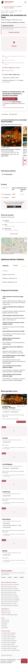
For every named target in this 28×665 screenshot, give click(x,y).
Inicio (2, 11)
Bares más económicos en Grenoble (10, 584)
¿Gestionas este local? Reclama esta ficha (13, 107)
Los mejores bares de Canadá (8, 636)
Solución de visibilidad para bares (9, 614)
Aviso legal (4, 625)
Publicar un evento (5, 612)
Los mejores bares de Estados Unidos (10, 650)
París (20, 11)
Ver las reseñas (6, 82)
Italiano (16, 577)
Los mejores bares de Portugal (8, 648)
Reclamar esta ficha (14, 32)
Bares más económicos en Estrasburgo (10, 590)
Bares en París (4, 12)
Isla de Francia (13, 11)
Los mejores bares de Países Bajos (9, 646)
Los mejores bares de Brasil (8, 635)
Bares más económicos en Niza (8, 603)
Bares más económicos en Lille (8, 592)
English (10, 577)
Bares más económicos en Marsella (9, 605)
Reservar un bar (10, 99)
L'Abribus (12, 12)
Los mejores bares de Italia (7, 644)
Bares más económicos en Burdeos (9, 596)
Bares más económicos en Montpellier (10, 599)
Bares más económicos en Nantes (9, 601)
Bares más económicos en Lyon (9, 586)
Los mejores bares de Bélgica (8, 633)
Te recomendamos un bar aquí (15, 352)
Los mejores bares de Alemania (8, 640)
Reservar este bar (21, 421)
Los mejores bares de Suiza (8, 638)
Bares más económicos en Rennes (9, 588)
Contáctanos (4, 624)
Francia (7, 11)
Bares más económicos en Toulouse (10, 598)
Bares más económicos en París (9, 594)
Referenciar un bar (5, 611)
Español (22, 577)
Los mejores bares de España (8, 642)
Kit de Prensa (4, 627)
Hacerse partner (5, 622)
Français (3, 577)
